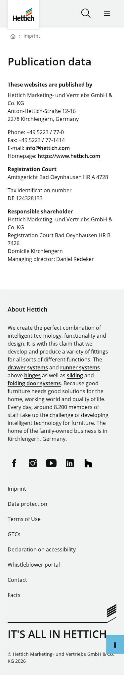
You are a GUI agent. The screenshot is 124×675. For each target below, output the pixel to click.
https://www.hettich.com (69, 156)
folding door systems (34, 383)
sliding (75, 375)
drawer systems (28, 367)
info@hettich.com (47, 148)
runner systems (80, 367)
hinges (32, 375)
